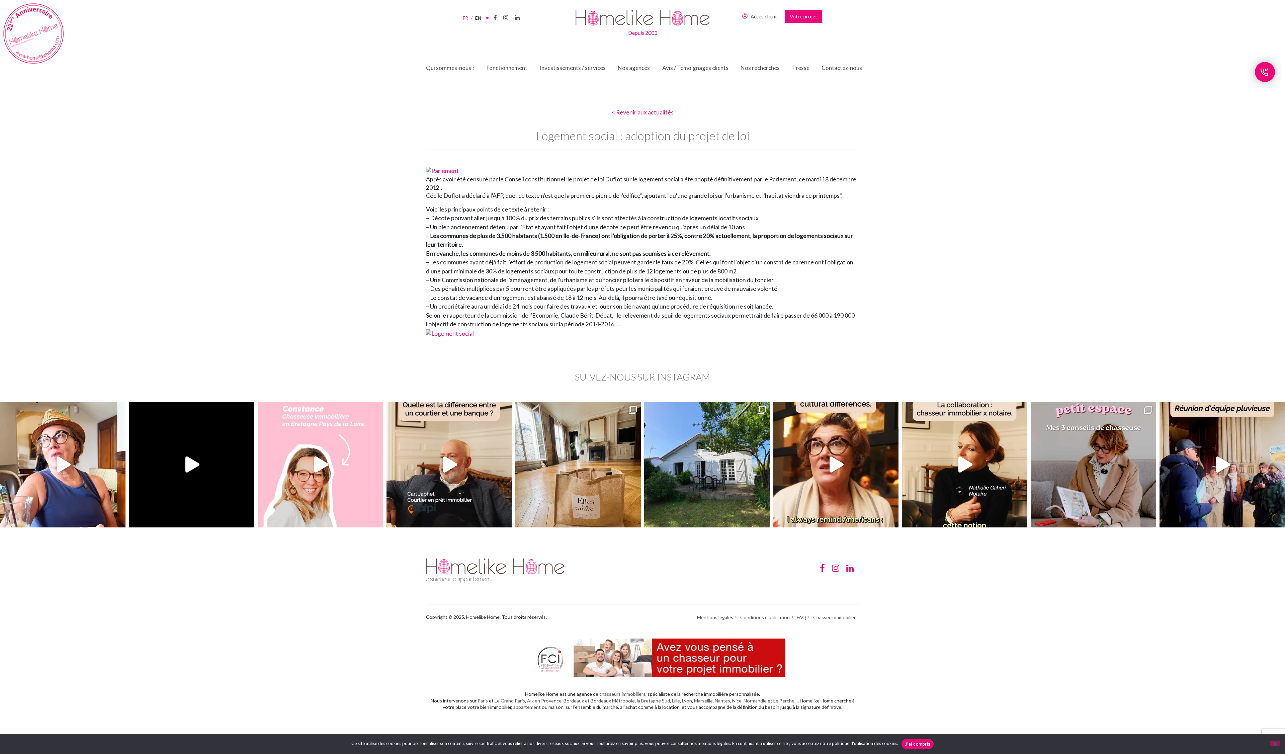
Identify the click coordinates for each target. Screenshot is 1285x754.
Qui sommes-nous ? (450, 67)
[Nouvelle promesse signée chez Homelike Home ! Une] (707, 464)
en (478, 18)
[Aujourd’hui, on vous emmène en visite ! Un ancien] (191, 464)
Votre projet (803, 16)
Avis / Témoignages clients (695, 67)
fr (468, 18)
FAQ (801, 617)
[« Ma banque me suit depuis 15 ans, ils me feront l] (449, 464)
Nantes (722, 700)
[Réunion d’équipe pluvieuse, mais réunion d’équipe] (1222, 464)
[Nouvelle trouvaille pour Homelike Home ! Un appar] (578, 464)
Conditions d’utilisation (765, 617)
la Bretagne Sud (653, 700)
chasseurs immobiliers (622, 694)
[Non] (1275, 743)
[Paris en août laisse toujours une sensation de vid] (62, 464)
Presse (800, 67)
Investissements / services (573, 67)
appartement (527, 707)
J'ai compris (917, 744)
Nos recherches (760, 67)
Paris (483, 700)
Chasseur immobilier (834, 617)
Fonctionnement (507, 67)
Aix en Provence (544, 700)
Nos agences (634, 67)
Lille (676, 700)
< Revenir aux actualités (643, 112)
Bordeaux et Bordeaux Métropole (599, 700)
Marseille (703, 700)
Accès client (764, 16)
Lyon (687, 700)
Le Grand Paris (510, 700)
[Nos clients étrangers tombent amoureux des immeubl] (835, 464)
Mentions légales (715, 617)
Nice (737, 700)
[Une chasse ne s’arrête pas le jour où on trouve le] (964, 464)
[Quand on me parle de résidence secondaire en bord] (320, 464)
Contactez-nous (842, 67)
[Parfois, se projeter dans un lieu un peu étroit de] (1093, 464)
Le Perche (783, 700)
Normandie (755, 700)
